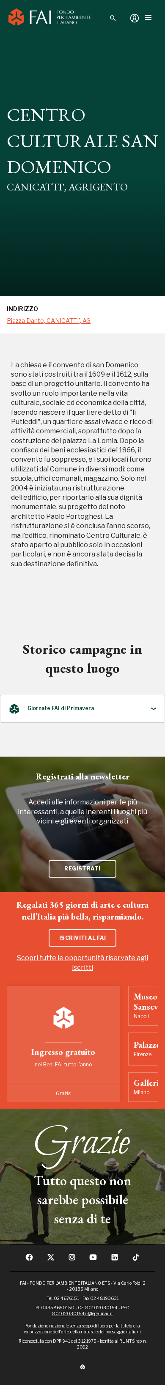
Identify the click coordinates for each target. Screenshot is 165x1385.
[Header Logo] (49, 18)
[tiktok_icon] (136, 1259)
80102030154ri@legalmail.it (82, 1313)
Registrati (82, 868)
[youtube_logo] (93, 1259)
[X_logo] (51, 1259)
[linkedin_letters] (114, 1259)
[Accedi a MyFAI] (134, 18)
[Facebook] (29, 1259)
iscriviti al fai (82, 938)
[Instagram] (72, 1259)
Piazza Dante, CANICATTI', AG (49, 320)
